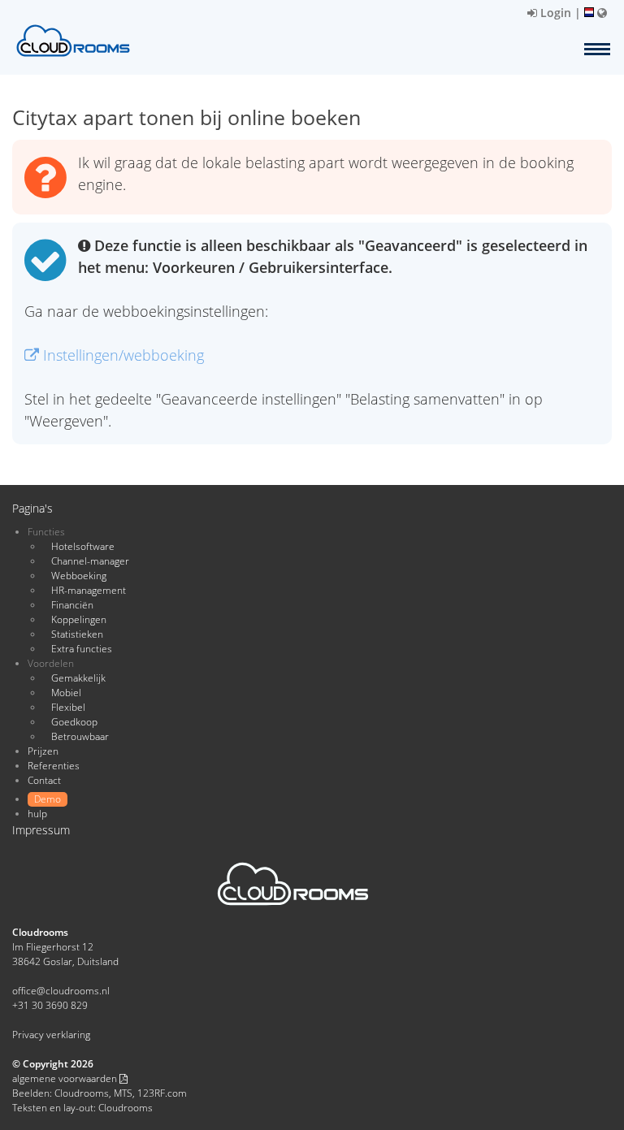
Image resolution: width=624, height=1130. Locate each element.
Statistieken (77, 634)
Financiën (72, 605)
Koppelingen (78, 619)
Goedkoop (74, 722)
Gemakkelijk (78, 678)
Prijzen (43, 751)
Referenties (54, 766)
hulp (37, 813)
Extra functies (81, 649)
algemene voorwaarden (65, 1078)
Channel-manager (90, 561)
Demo (47, 799)
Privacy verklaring (51, 1034)
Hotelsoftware (83, 546)
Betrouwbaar (80, 736)
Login (554, 12)
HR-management (88, 590)
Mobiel (66, 692)
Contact (44, 780)
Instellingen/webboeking (121, 355)
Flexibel (68, 707)
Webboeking (78, 575)
